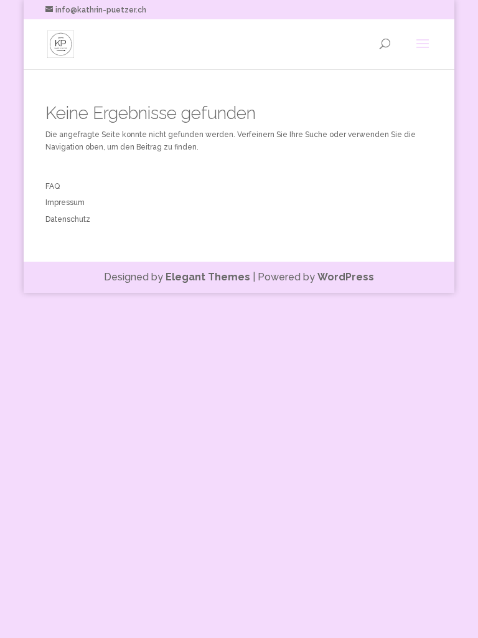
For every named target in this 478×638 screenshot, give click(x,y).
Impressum (65, 202)
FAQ (52, 186)
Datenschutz (67, 219)
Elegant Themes (208, 277)
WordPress (345, 277)
